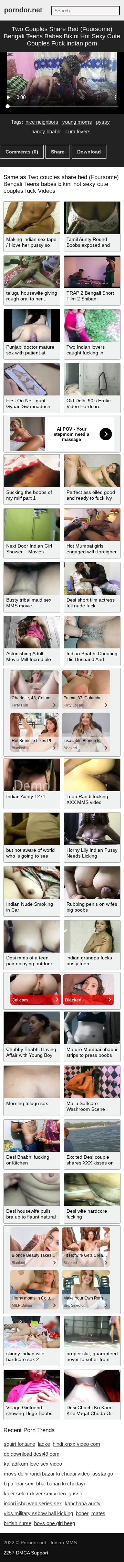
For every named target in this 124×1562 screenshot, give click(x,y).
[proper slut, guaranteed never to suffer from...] (92, 1332)
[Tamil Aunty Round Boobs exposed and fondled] (92, 218)
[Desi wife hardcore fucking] (92, 1189)
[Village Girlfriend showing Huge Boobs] (32, 1386)
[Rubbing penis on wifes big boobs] (92, 882)
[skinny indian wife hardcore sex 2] (32, 1332)
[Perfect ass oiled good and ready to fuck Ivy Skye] (92, 471)
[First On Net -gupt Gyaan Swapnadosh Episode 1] (32, 379)
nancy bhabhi (46, 131)
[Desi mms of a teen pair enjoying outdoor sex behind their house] (32, 936)
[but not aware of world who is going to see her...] (32, 829)
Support (39, 1553)
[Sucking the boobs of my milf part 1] (32, 471)
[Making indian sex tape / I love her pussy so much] (32, 218)
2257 (8, 1553)
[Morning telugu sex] (32, 1082)
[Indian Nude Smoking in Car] (32, 882)
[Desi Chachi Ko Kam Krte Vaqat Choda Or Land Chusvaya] (92, 1386)
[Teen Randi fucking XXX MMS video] (92, 775)
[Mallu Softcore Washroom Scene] (92, 1082)
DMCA (23, 1553)
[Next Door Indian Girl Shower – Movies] (32, 525)
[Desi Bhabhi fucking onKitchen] (32, 1136)
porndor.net (23, 10)
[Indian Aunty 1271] (32, 775)
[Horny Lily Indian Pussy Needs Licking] (92, 829)
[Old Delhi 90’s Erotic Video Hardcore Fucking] (92, 379)
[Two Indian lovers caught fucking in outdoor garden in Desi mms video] (92, 325)
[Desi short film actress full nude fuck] (92, 578)
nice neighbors (41, 122)
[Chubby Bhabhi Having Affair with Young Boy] (32, 1028)
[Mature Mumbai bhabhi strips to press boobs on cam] (92, 1028)
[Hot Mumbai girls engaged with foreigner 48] (92, 525)
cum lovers (78, 131)
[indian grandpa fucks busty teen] (92, 936)
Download (89, 151)
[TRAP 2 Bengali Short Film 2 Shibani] (92, 272)
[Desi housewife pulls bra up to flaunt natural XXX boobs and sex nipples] (32, 1189)
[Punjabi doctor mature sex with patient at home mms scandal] (32, 325)
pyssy (103, 122)
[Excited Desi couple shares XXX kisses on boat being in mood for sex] (92, 1136)
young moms (77, 122)
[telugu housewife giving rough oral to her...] (32, 272)
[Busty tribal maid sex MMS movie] (32, 578)
